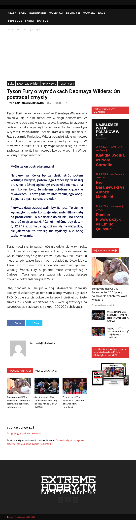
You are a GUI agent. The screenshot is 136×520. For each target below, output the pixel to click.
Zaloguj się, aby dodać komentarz (25, 433)
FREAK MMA (15, 21)
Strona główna (13, 29)
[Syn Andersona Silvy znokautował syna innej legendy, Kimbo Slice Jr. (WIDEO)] (46, 386)
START (12, 13)
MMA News (48, 83)
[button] (125, 13)
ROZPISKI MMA (37, 13)
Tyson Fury (66, 83)
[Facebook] (116, 2)
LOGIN (22, 13)
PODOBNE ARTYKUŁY (20, 370)
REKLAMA (42, 21)
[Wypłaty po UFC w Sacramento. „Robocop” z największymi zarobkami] (75, 386)
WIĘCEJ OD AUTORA (46, 370)
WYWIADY (89, 13)
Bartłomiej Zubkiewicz (29, 103)
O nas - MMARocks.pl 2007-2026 (21, 517)
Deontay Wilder (28, 83)
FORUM (29, 21)
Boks (24, 29)
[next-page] (14, 414)
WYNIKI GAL (56, 13)
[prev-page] (9, 414)
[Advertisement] (68, 56)
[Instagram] (121, 2)
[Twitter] (126, 2)
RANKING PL (73, 13)
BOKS (101, 13)
